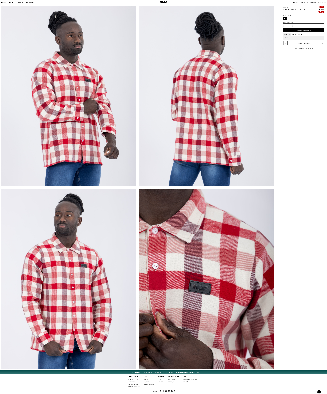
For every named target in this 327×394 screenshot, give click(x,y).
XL (299, 25)
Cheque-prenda (187, 381)
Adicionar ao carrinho (304, 30)
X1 (286, 18)
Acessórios (30, 2)
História (146, 379)
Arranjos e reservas (188, 383)
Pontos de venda (173, 376)
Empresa (146, 376)
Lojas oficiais (171, 379)
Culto (145, 383)
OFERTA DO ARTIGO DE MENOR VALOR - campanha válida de (163, 372)
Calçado (20, 2)
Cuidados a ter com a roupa (190, 379)
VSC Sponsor (161, 383)
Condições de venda (133, 384)
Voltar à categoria (304, 43)
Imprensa (161, 376)
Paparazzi (160, 381)
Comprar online (133, 376)
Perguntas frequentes (134, 383)
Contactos (146, 381)
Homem (3, 2)
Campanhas (161, 379)
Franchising (171, 383)
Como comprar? (132, 381)
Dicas (184, 376)
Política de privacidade (134, 386)
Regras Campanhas (133, 379)
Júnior (11, 2)
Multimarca (171, 381)
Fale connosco (309, 48)
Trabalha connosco (149, 384)
